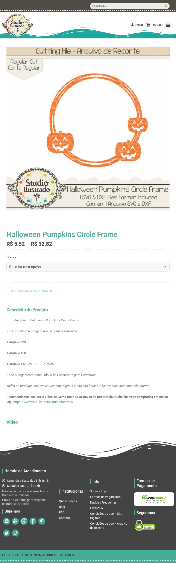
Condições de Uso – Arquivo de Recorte (108, 526)
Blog (62, 506)
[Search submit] (166, 6)
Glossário (96, 508)
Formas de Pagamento (105, 497)
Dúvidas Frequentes (103, 502)
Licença (11, 257)
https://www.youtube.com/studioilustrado (43, 402)
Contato (64, 518)
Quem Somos (68, 501)
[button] (168, 25)
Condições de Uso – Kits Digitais (106, 516)
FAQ (62, 512)
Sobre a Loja (98, 491)
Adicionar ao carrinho (32, 291)
